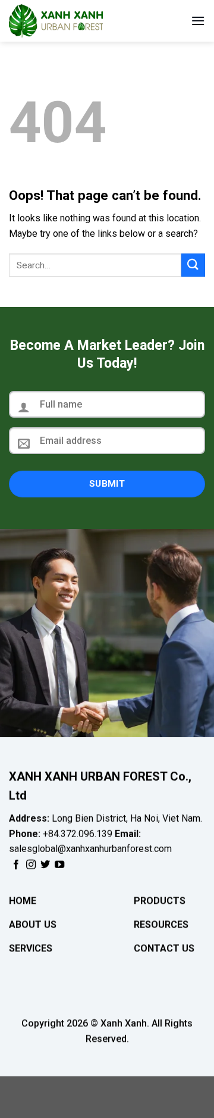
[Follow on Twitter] (45, 864)
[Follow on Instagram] (31, 864)
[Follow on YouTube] (59, 864)
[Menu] (198, 20)
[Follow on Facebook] (16, 864)
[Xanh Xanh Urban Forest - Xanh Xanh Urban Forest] (68, 21)
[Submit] (193, 265)
